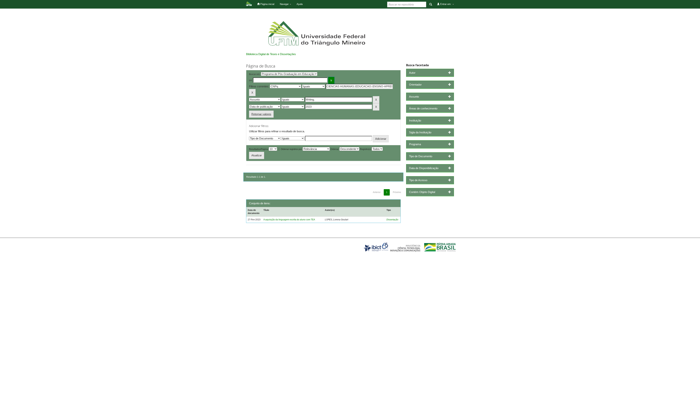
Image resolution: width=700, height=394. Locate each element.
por (250, 80)
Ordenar (334, 149)
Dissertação (392, 219)
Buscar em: (254, 74)
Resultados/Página (258, 149)
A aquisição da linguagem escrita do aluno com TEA (289, 219)
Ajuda (300, 4)
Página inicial (267, 4)
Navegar (284, 4)
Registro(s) (365, 149)
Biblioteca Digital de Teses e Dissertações (271, 54)
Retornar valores (261, 114)
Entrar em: (446, 4)
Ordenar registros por (291, 149)
